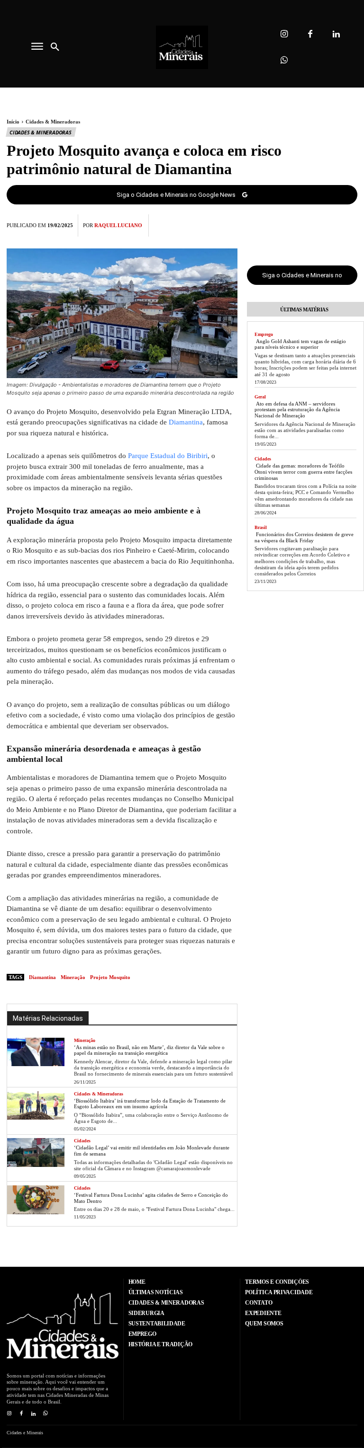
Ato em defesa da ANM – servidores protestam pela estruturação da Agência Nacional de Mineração (297, 409)
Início (13, 121)
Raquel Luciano (118, 225)
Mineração (84, 1040)
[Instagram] (284, 34)
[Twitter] (304, 223)
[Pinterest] (326, 223)
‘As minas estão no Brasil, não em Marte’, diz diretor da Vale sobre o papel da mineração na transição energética (149, 1050)
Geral (260, 396)
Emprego (264, 334)
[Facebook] (310, 34)
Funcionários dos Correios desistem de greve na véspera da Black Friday (304, 537)
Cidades (82, 1140)
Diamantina (186, 422)
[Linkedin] (336, 34)
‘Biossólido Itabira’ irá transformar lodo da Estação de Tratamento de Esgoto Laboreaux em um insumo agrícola (150, 1104)
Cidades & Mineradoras (53, 121)
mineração (73, 977)
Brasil (261, 527)
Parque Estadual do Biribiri (168, 455)
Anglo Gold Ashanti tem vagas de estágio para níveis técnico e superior (300, 344)
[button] (55, 47)
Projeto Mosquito (110, 977)
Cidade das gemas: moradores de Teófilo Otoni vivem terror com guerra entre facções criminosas (303, 471)
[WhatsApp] (347, 223)
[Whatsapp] (284, 60)
